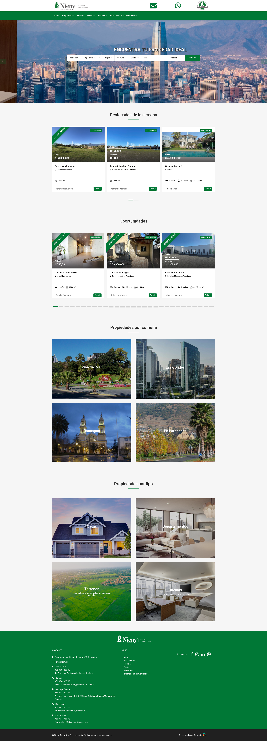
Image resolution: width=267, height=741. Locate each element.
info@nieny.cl (62, 662)
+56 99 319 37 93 (62, 693)
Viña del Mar (91, 367)
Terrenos (91, 589)
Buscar (192, 57)
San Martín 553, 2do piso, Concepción (71, 722)
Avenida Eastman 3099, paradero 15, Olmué (74, 685)
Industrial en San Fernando (123, 166)
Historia (80, 15)
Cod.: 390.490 (206, 131)
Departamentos (175, 526)
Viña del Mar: (61, 666)
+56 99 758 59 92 (62, 719)
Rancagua (92, 431)
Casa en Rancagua (119, 272)
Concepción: (60, 715)
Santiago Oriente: (63, 689)
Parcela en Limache (65, 166)
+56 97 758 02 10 (62, 707)
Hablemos (102, 15)
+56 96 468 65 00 (62, 681)
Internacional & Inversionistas (123, 15)
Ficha (97, 189)
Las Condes (175, 367)
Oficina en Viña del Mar (66, 272)
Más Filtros (175, 58)
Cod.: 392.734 (206, 237)
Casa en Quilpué (173, 166)
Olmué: (58, 678)
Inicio (56, 15)
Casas (92, 526)
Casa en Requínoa (174, 272)
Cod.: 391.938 (96, 131)
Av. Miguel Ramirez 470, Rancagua (70, 711)
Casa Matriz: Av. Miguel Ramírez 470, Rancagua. (76, 657)
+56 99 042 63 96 (62, 670)
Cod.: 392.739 (96, 237)
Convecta (198, 735)
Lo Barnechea (175, 431)
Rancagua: (60, 704)
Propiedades (68, 15)
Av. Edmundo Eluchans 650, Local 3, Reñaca (74, 673)
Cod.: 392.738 (151, 237)
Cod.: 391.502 (151, 131)
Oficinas (91, 15)
